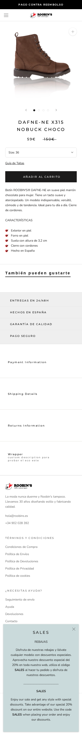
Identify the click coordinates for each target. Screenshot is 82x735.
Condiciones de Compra (21, 547)
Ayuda (9, 607)
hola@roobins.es (16, 516)
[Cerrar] (73, 629)
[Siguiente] (56, 110)
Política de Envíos (17, 554)
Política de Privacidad (19, 568)
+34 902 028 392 (17, 523)
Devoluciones (14, 614)
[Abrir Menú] (6, 15)
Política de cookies (17, 576)
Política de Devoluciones (21, 561)
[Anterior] (26, 110)
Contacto (11, 621)
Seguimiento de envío (20, 599)
